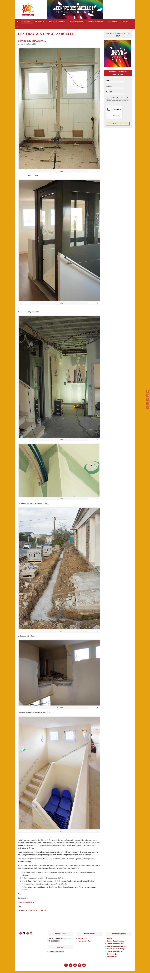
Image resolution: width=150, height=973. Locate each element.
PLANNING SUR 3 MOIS (26, 902)
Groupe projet (112, 954)
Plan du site (82, 938)
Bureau (109, 938)
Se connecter (112, 956)
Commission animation (115, 943)
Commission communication (117, 946)
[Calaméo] (147, 399)
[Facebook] (147, 391)
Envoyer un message (56, 951)
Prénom (109, 86)
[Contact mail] (147, 395)
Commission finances (115, 951)
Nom (107, 80)
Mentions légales (84, 941)
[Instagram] (147, 403)
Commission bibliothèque (116, 949)
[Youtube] (147, 407)
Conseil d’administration (116, 941)
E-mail (109, 92)
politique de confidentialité (121, 99)
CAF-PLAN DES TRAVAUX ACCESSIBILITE (32, 910)
